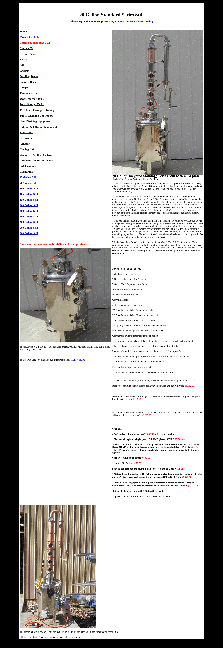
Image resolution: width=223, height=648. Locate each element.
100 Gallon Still (29, 188)
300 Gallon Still (29, 210)
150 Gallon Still (29, 199)
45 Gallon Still (28, 177)
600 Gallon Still (29, 227)
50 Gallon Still (28, 182)
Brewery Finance (114, 21)
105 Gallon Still (29, 194)
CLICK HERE (78, 359)
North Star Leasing (141, 21)
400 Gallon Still (29, 216)
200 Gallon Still (29, 205)
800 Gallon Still (29, 233)
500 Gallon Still (29, 222)
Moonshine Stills (29, 37)
